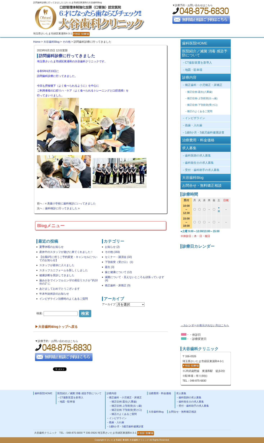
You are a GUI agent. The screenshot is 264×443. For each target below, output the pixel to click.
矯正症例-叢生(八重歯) (199, 91)
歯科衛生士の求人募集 (199, 162)
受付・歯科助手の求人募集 (202, 169)
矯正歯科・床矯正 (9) (117, 285)
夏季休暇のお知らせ (51, 246)
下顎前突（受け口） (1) (119, 261)
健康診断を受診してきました (56, 275)
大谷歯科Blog (192, 178)
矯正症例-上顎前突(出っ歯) (202, 98)
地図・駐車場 (193, 69)
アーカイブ (108, 304)
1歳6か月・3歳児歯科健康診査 (204, 132)
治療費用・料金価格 (198, 140)
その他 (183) (112, 251)
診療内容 (189, 77)
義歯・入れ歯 (193, 125)
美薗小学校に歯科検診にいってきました (71, 203)
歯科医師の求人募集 (198, 155)
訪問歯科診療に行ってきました (67, 55)
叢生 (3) (109, 267)
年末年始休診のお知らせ (54, 293)
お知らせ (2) (112, 246)
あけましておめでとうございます (59, 288)
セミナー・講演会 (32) (118, 256)
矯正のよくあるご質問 (199, 111)
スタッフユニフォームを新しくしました (63, 270)
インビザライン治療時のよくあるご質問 (63, 298)
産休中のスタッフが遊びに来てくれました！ (66, 251)
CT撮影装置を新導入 (198, 62)
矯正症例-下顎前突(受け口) (202, 104)
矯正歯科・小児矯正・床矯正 (203, 84)
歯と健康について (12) (118, 272)
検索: (39, 313)
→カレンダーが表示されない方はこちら (204, 325)
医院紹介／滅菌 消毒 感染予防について (204, 53)
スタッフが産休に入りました (56, 265)
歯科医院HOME (194, 43)
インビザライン (195, 118)
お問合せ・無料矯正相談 (202, 185)
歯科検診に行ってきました (61, 208)
